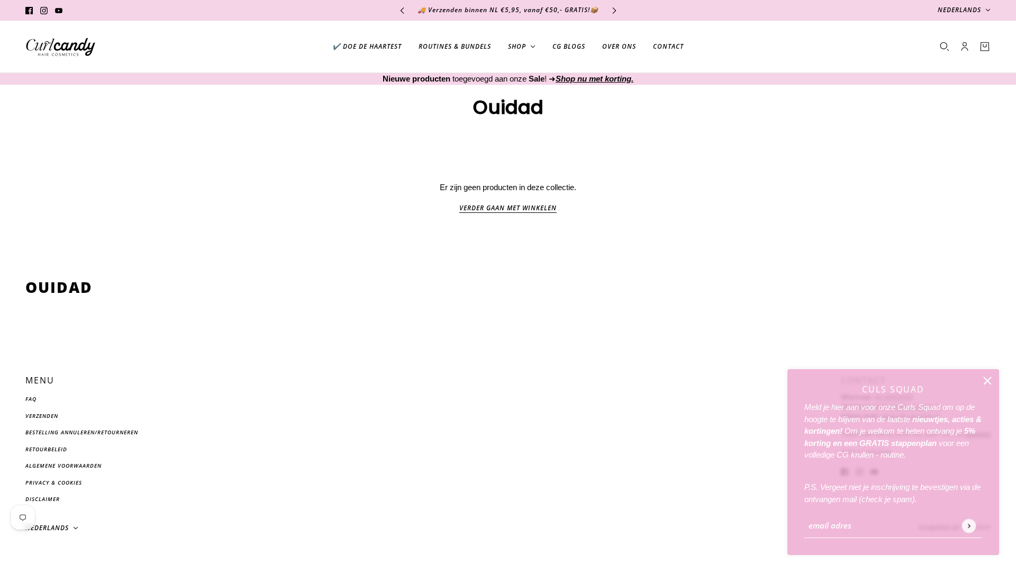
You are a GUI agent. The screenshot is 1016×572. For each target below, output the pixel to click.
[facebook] (29, 10)
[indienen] (968, 526)
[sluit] (987, 381)
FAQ (31, 399)
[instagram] (44, 10)
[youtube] (59, 10)
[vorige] (402, 10)
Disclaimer (42, 499)
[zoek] (944, 46)
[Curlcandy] (60, 47)
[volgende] (614, 10)
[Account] (964, 46)
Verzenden (41, 415)
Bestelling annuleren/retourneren (81, 432)
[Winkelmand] (985, 46)
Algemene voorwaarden (63, 465)
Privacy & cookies (53, 482)
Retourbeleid (46, 449)
